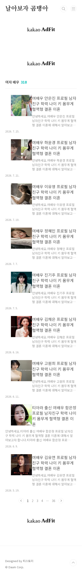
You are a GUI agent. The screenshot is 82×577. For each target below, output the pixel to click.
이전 (21, 500)
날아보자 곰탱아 (26, 9)
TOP (73, 562)
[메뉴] (73, 8)
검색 (63, 8)
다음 (61, 500)
